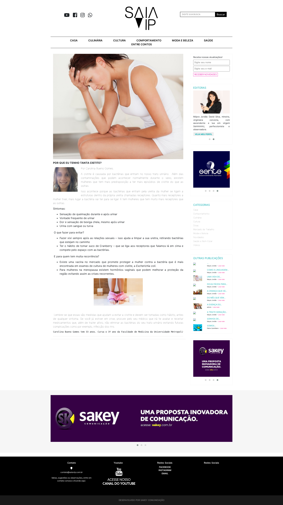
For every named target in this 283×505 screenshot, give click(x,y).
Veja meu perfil (203, 134)
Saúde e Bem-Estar (202, 241)
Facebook (165, 467)
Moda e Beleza (200, 233)
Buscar (221, 14)
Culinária (95, 40)
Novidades (198, 237)
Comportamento (148, 40)
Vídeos (196, 245)
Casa (74, 40)
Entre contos (141, 44)
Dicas (195, 225)
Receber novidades (205, 74)
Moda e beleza (182, 40)
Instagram (165, 470)
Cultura (119, 40)
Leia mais (221, 266)
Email (165, 473)
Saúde (208, 40)
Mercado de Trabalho (203, 229)
